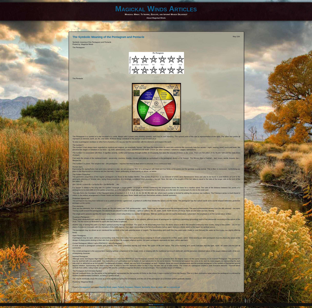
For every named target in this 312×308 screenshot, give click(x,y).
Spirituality (146, 287)
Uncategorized (85, 287)
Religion (137, 287)
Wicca (153, 287)
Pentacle (121, 287)
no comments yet (173, 287)
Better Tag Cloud (156, 307)
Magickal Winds (105, 287)
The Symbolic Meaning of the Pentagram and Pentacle (108, 37)
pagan (114, 287)
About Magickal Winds (156, 18)
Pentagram (129, 287)
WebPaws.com (158, 304)
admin (160, 287)
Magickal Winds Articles (156, 9)
